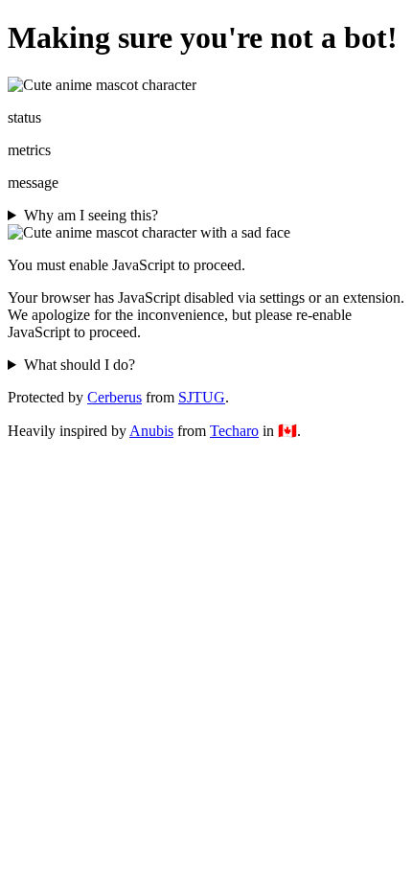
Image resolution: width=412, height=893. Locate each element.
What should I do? (79, 364)
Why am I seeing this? (91, 215)
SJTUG (201, 397)
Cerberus (114, 397)
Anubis (151, 431)
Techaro (234, 431)
